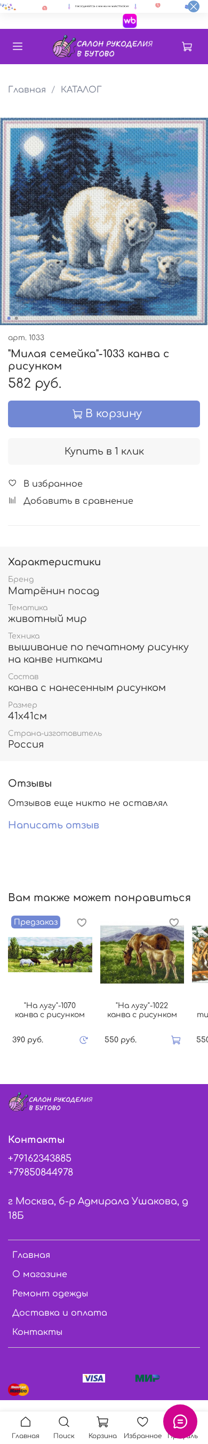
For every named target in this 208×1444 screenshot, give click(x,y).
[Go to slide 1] (9, 318)
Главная (27, 90)
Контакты (37, 1332)
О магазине (39, 1274)
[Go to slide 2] (16, 318)
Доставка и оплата (59, 1313)
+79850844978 (40, 1172)
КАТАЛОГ (81, 90)
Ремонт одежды (50, 1294)
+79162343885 (39, 1158)
